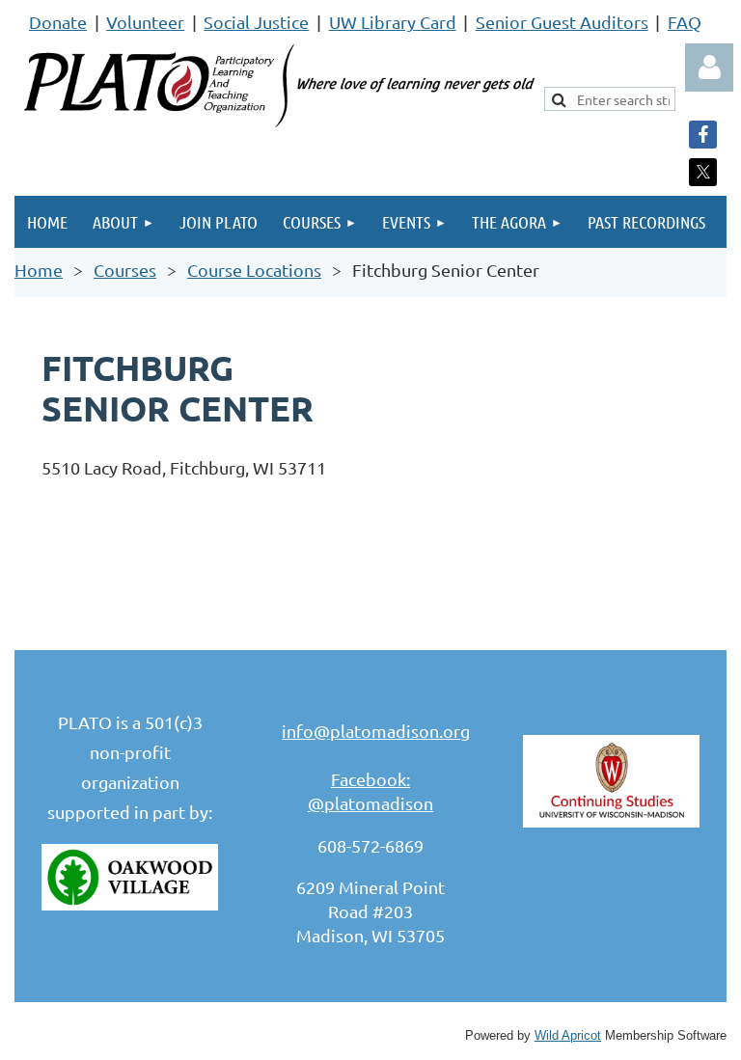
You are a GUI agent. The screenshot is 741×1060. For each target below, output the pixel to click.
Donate (58, 22)
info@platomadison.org (376, 730)
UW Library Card (392, 22)
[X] (703, 172)
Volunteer (145, 22)
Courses (125, 269)
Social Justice (256, 22)
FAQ (684, 22)
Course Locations (254, 269)
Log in (709, 67)
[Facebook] (703, 135)
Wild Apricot (568, 1036)
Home (38, 269)
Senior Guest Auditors (562, 22)
